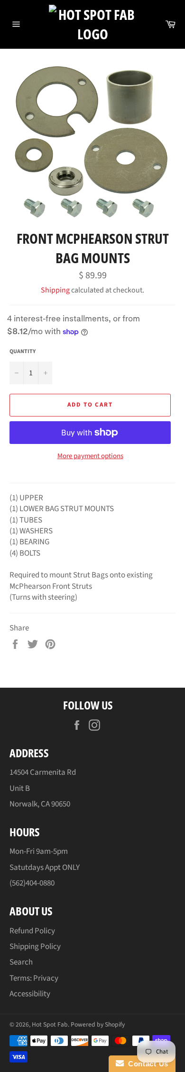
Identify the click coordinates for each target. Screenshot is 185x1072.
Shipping (55, 290)
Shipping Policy (35, 946)
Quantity (22, 351)
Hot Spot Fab (50, 1024)
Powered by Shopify (98, 1024)
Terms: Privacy (33, 978)
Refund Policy (32, 931)
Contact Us (146, 1064)
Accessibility (29, 994)
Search (21, 962)
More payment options (90, 456)
